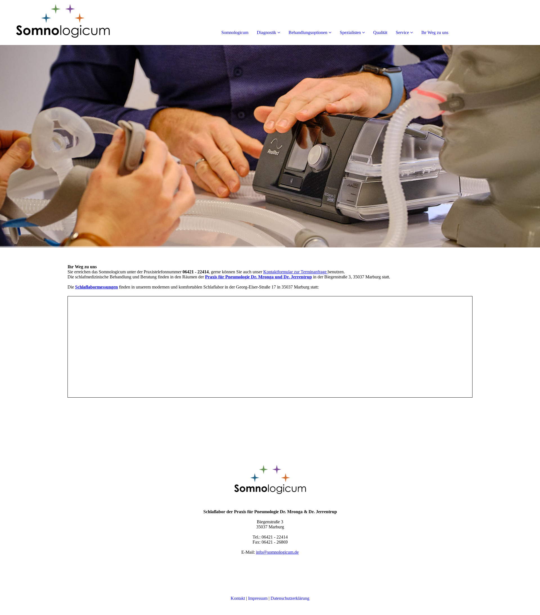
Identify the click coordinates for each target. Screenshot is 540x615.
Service (402, 32)
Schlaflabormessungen (96, 287)
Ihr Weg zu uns (434, 32)
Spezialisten (350, 32)
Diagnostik (266, 32)
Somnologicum (234, 32)
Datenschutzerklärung (290, 598)
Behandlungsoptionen (308, 32)
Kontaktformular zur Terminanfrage (295, 271)
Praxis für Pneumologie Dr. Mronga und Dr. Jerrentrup (258, 276)
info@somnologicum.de (277, 552)
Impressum (257, 598)
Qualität (380, 32)
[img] (64, 22)
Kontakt (238, 598)
